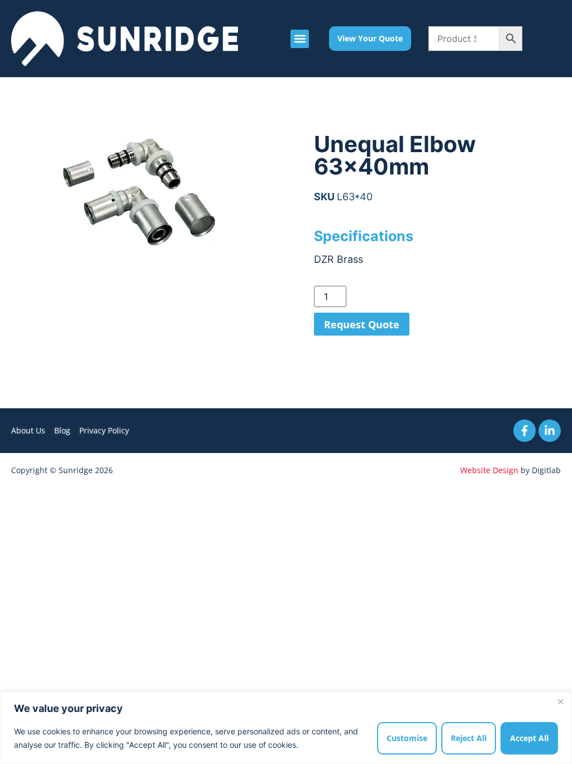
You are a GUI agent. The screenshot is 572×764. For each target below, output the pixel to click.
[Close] (560, 701)
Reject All (469, 738)
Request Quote (361, 324)
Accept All (529, 738)
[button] (299, 39)
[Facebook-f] (524, 430)
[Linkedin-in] (549, 430)
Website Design (489, 470)
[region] (286, 728)
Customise (407, 738)
